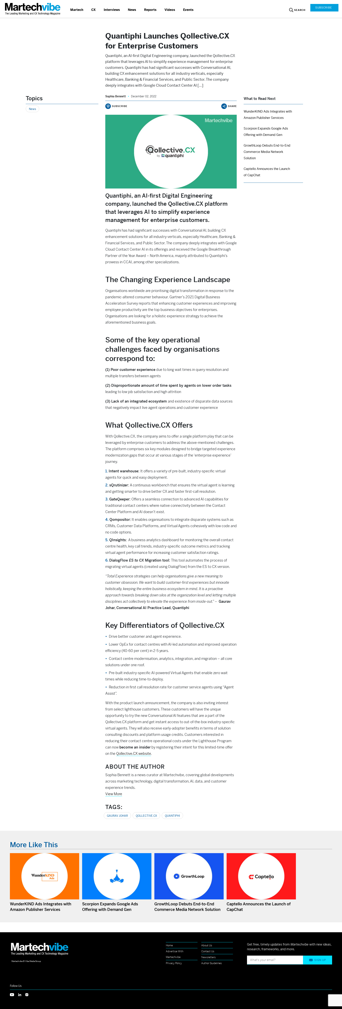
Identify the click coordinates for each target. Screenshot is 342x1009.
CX (93, 10)
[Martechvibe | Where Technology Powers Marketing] (33, 9)
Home (169, 945)
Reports (150, 10)
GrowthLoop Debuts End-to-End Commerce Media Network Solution (267, 151)
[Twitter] (14, 994)
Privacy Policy (174, 963)
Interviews (112, 10)
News (132, 10)
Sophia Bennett (115, 96)
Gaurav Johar (117, 816)
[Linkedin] (21, 994)
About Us (206, 945)
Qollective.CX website (133, 753)
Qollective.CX (146, 816)
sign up (320, 960)
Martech (76, 10)
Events (188, 10)
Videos (169, 10)
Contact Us (207, 951)
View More (113, 794)
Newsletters (208, 957)
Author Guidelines (211, 963)
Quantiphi (172, 816)
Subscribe (323, 7)
